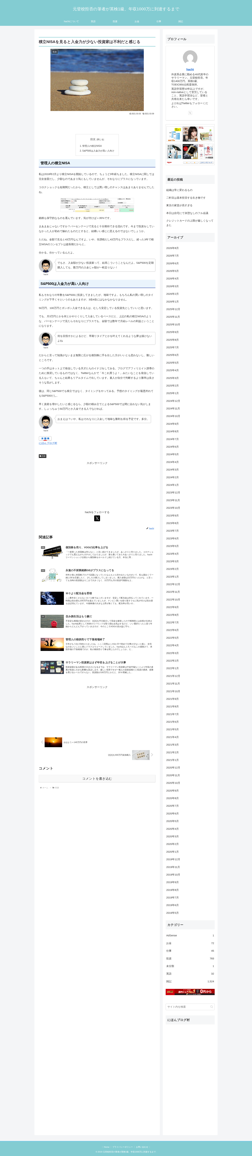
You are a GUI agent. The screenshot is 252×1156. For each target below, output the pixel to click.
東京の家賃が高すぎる (179, 205)
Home (106, 1147)
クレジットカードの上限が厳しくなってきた (190, 223)
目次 (93, 139)
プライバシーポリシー (122, 1147)
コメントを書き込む (97, 778)
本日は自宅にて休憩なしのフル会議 (187, 213)
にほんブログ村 (48, 443)
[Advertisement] (97, 124)
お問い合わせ (142, 1147)
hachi (190, 69)
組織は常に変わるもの (179, 190)
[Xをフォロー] (97, 518)
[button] (211, 1006)
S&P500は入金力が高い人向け (98, 150)
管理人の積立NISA (92, 146)
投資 (44, 456)
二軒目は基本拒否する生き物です (186, 197)
